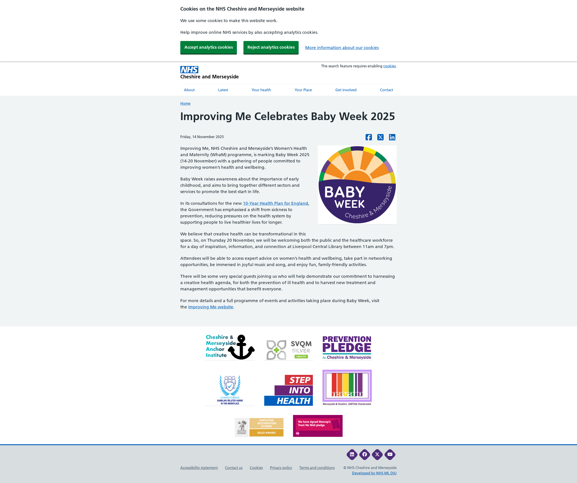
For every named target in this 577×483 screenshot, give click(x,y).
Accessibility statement (199, 467)
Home (185, 103)
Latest (223, 90)
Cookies (256, 467)
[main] (288, 218)
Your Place (303, 90)
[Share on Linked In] (392, 138)
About (189, 90)
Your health (261, 90)
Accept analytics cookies (208, 47)
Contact (386, 90)
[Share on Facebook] (368, 138)
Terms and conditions (317, 467)
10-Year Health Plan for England (275, 203)
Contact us (234, 467)
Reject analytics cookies (271, 47)
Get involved (346, 90)
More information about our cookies (342, 47)
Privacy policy (281, 467)
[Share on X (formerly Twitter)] (380, 138)
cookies (389, 66)
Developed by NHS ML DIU (374, 473)
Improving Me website (210, 307)
